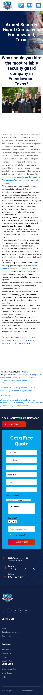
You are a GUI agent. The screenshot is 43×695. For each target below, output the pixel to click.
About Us (5, 628)
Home (4, 624)
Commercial (6, 653)
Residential (6, 649)
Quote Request (7, 673)
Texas (24, 380)
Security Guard (8, 661)
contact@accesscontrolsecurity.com (23, 569)
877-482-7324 (16, 576)
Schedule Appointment (11, 632)
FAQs (4, 677)
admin (26, 372)
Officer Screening (9, 669)
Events (4, 657)
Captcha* (12, 518)
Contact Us (6, 636)
